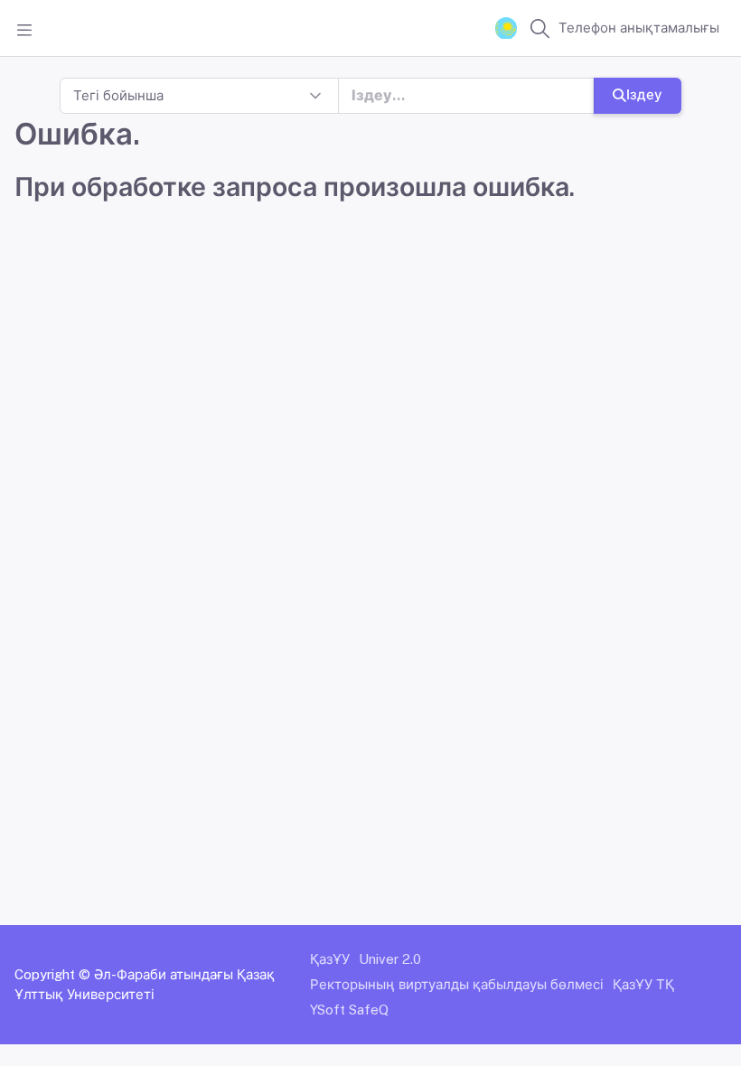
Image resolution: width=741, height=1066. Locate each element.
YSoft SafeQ (349, 1009)
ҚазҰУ (330, 959)
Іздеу (644, 94)
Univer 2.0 (390, 959)
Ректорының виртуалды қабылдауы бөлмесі (457, 984)
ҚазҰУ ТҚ (643, 984)
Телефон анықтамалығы (638, 27)
